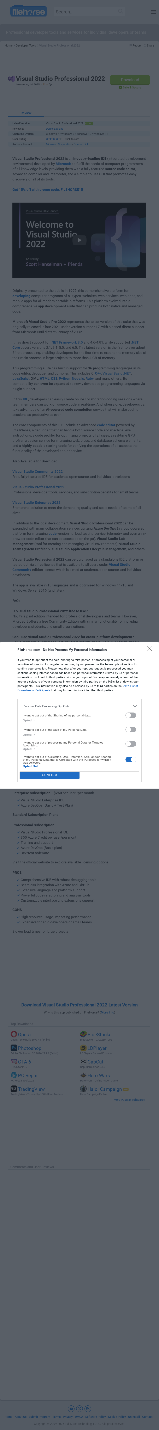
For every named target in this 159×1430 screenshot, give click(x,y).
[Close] (151, 650)
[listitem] (79, 706)
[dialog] (79, 715)
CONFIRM (49, 775)
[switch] (130, 715)
